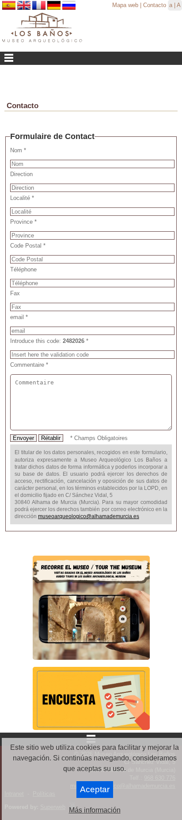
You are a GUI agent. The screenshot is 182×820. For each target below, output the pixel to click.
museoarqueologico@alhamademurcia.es (88, 516)
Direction (21, 174)
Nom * (18, 150)
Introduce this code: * (49, 341)
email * (19, 317)
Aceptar (95, 789)
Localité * (22, 198)
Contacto (154, 5)
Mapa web (125, 5)
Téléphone (23, 269)
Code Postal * (28, 245)
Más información (95, 810)
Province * (23, 221)
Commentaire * (29, 364)
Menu (91, 58)
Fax (15, 293)
